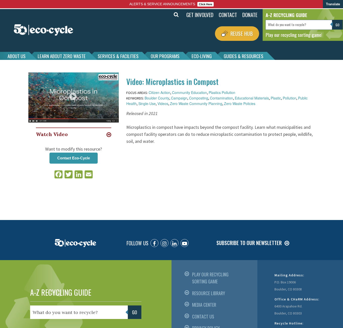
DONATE (249, 15)
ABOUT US (17, 55)
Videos (162, 103)
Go (165, 15)
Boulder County (157, 97)
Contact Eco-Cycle (73, 158)
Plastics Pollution (222, 92)
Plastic (276, 97)
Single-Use (147, 103)
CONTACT (228, 15)
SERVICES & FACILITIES (118, 55)
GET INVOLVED (199, 15)
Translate (333, 4)
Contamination (221, 97)
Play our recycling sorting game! (294, 34)
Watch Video (52, 134)
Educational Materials (252, 97)
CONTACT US (203, 316)
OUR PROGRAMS (165, 55)
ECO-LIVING (202, 55)
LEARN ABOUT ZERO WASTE (62, 55)
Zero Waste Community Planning (196, 103)
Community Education (189, 92)
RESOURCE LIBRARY (208, 293)
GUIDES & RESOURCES (243, 55)
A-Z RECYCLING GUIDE (60, 292)
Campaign (179, 97)
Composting (198, 97)
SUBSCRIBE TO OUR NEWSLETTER (249, 243)
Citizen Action (159, 92)
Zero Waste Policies (239, 103)
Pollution (289, 97)
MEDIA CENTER (204, 304)
